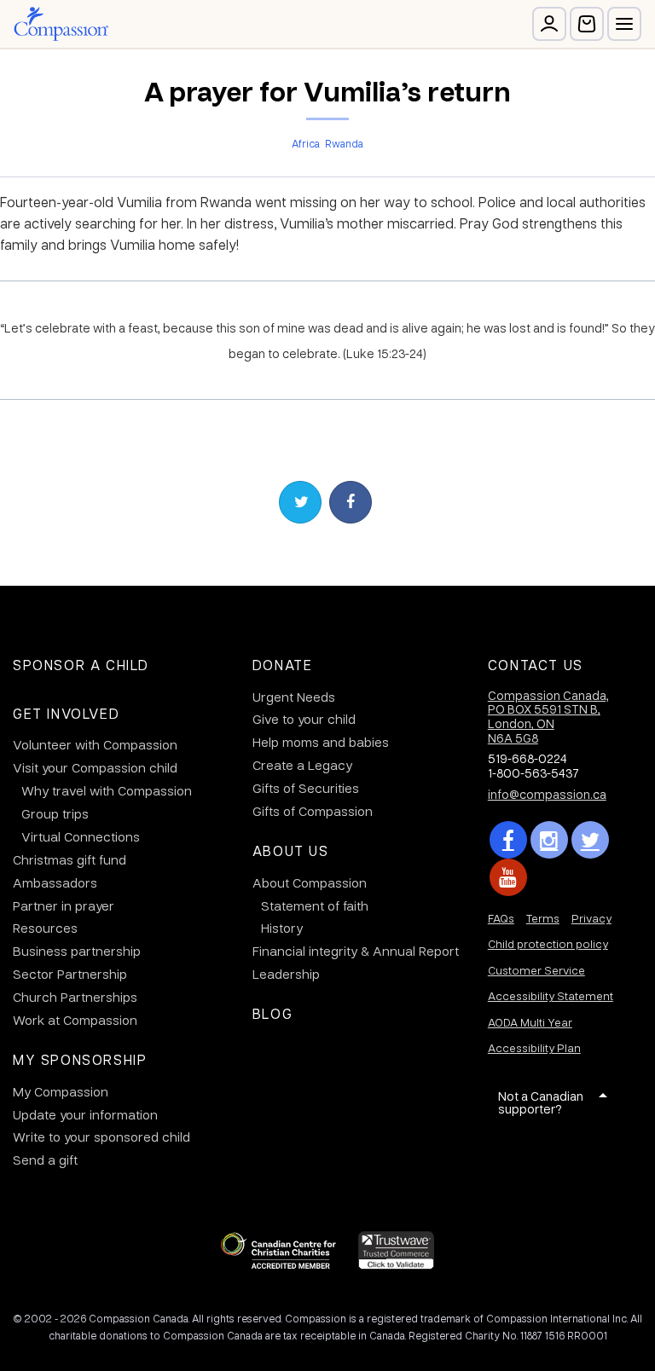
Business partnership (77, 950)
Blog (272, 1013)
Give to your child (304, 718)
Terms (542, 918)
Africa (306, 143)
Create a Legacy (302, 764)
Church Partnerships (75, 996)
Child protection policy (548, 943)
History (282, 927)
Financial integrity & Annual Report (355, 950)
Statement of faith (314, 905)
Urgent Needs (293, 696)
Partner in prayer (63, 905)
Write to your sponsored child (101, 1136)
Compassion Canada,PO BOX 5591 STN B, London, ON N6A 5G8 (548, 716)
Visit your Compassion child (95, 767)
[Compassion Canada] (61, 24)
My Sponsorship (80, 1059)
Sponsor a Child (81, 665)
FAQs (501, 918)
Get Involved (66, 713)
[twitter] (590, 840)
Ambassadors (55, 882)
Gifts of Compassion (312, 811)
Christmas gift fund (69, 859)
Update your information (85, 1114)
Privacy (591, 918)
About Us (290, 850)
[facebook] (508, 840)
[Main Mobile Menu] (624, 24)
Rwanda (344, 143)
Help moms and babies (320, 741)
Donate (282, 665)
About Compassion (309, 882)
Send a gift (45, 1159)
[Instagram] (549, 840)
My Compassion (60, 1091)
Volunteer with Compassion (95, 744)
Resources (45, 927)
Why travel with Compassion (106, 790)
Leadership (286, 973)
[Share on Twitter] (300, 502)
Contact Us (535, 665)
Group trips (55, 813)
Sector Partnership (70, 973)
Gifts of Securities (305, 787)
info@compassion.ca (547, 793)
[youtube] (508, 877)
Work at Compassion (75, 1019)
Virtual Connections (80, 836)
